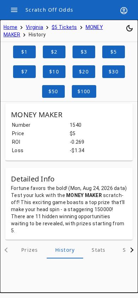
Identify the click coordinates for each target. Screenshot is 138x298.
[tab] (30, 250)
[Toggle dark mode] (129, 28)
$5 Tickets (64, 27)
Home (10, 27)
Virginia (34, 27)
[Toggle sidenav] (14, 9)
